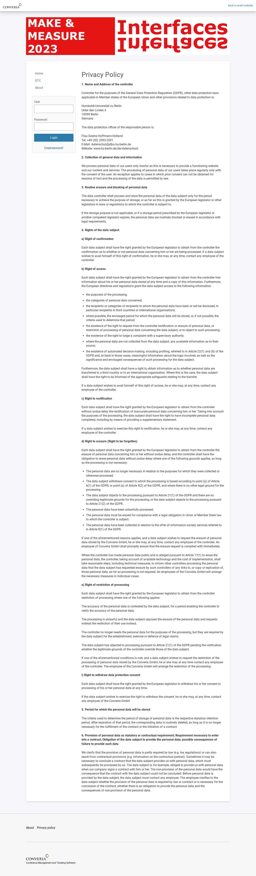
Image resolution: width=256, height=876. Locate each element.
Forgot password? (53, 147)
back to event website (240, 5)
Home (39, 73)
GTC (38, 80)
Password (40, 119)
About (39, 87)
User (37, 102)
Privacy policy (46, 827)
